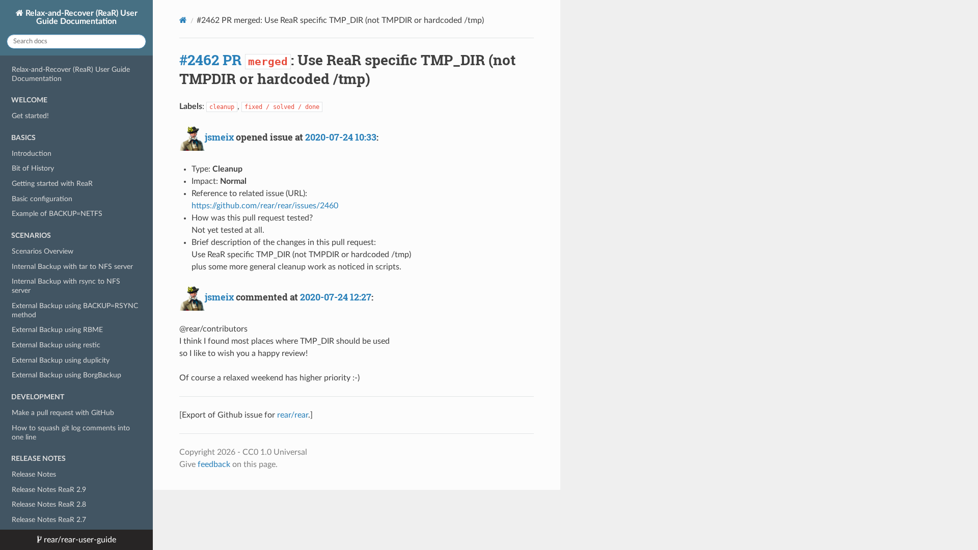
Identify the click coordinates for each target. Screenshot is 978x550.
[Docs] (183, 20)
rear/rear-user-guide (79, 540)
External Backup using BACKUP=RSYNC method (75, 310)
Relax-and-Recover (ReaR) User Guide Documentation (80, 17)
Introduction (31, 153)
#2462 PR (210, 59)
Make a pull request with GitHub (63, 413)
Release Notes (34, 474)
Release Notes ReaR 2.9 (49, 489)
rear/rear (292, 415)
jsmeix (219, 137)
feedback (214, 464)
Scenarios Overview (42, 251)
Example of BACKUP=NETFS (57, 213)
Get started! (30, 116)
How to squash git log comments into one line (71, 432)
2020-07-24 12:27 (335, 297)
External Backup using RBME (57, 330)
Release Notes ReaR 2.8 (49, 504)
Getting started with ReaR (52, 183)
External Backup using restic (56, 345)
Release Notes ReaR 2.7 (49, 520)
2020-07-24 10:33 (340, 137)
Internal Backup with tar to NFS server (72, 266)
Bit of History (33, 168)
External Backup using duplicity (61, 360)
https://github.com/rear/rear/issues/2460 (265, 206)
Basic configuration (42, 199)
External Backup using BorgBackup (66, 375)
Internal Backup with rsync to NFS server (66, 286)
